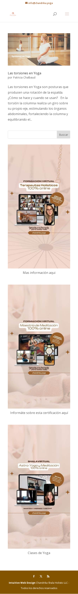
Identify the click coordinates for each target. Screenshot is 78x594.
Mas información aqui (39, 272)
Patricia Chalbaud (24, 77)
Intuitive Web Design (22, 582)
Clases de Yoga (39, 553)
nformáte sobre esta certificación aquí (39, 413)
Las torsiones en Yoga (24, 73)
